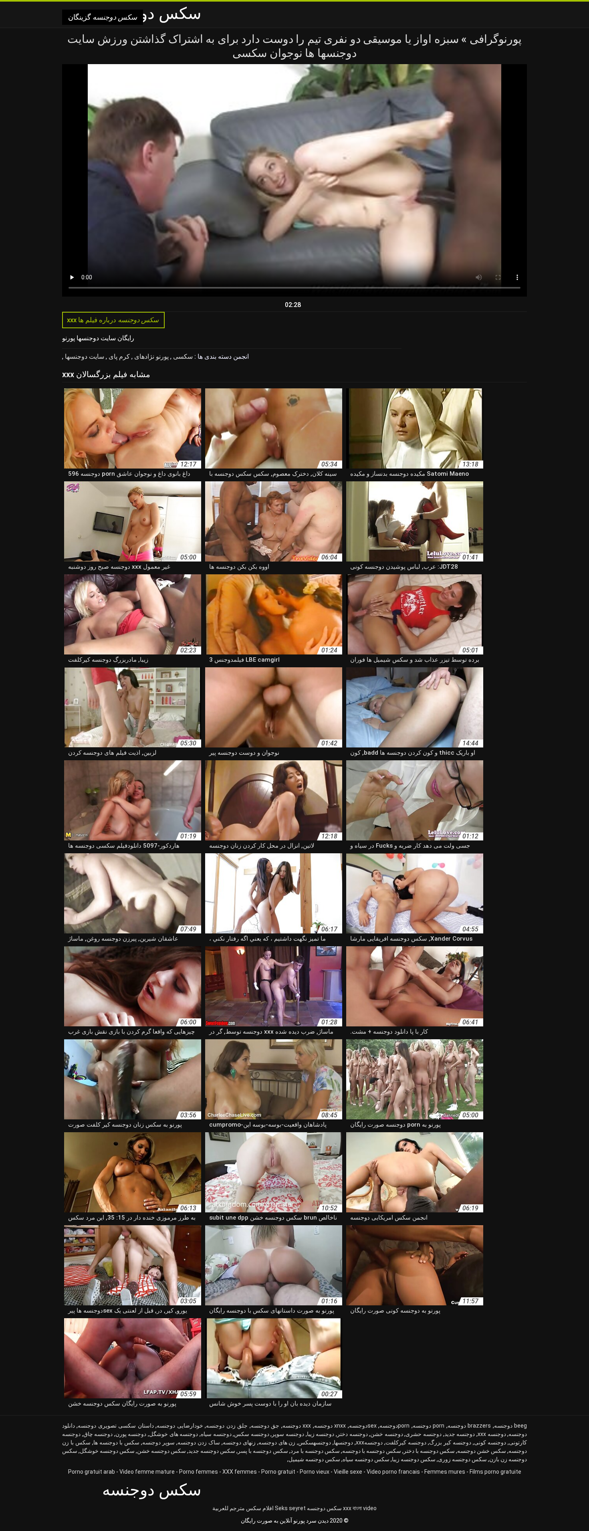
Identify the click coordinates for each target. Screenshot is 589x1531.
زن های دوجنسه (277, 1442)
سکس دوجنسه (324, 1508)
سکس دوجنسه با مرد (315, 1451)
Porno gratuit (278, 1471)
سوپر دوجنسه (158, 1442)
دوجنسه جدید (459, 1434)
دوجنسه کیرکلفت (405, 1442)
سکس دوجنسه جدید (211, 1451)
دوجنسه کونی (490, 1442)
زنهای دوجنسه (239, 1442)
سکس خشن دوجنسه (481, 1451)
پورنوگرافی (494, 39)
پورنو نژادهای (151, 356)
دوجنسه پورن (131, 1434)
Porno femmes (198, 1471)
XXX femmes (239, 1471)
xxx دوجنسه (296, 1425)
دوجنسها (343, 1442)
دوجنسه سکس (251, 1434)
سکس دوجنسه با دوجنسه (371, 1451)
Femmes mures (444, 1471)
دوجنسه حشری (423, 1434)
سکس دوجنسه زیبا (414, 1459)
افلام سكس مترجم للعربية (243, 1508)
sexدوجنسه (363, 1425)
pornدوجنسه (394, 1425)
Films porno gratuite (495, 1471)
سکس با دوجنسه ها (116, 1442)
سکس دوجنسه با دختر (429, 1451)
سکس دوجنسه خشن (161, 1451)
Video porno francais (393, 1471)
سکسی (182, 356)
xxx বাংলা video (360, 1508)
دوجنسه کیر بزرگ (450, 1442)
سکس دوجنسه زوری (462, 1459)
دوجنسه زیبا (321, 1434)
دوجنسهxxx (369, 1442)
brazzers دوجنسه (469, 1425)
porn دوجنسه (428, 1425)
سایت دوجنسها (83, 356)
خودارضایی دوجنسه (180, 1425)
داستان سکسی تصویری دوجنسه (115, 1425)
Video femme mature (147, 1471)
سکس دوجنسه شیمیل (314, 1459)
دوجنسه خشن (386, 1434)
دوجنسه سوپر (288, 1434)
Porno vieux (314, 1471)
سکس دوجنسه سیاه (366, 1459)
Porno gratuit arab (91, 1471)
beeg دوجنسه (510, 1425)
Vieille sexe (348, 1471)
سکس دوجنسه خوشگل (107, 1451)
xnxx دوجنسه (330, 1425)
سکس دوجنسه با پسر (263, 1451)
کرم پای (118, 356)
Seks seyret (290, 1508)
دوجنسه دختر (352, 1434)
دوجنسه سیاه (216, 1434)
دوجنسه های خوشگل (173, 1434)
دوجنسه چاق (98, 1434)
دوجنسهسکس (314, 1442)
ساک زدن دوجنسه (199, 1442)
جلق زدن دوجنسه (227, 1425)
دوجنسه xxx (492, 1434)
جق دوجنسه (265, 1425)
